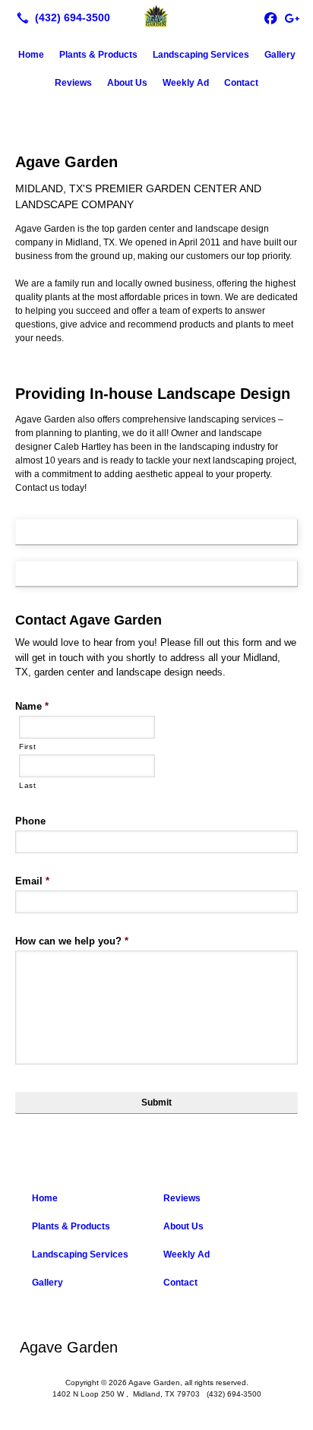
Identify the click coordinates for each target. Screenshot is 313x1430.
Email (32, 881)
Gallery (280, 54)
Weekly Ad (186, 83)
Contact (241, 83)
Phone (30, 821)
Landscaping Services (201, 54)
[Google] (291, 17)
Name (32, 706)
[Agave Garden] (156, 16)
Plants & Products (98, 54)
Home (31, 54)
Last (27, 785)
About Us (127, 83)
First (27, 746)
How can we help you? (71, 941)
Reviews (73, 83)
